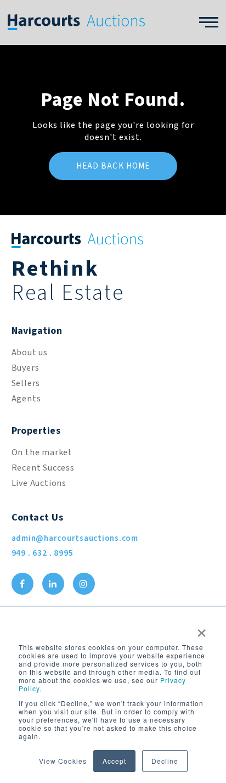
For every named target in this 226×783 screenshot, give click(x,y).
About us (30, 352)
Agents (26, 399)
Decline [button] (164, 760)
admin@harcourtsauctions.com (75, 538)
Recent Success (43, 468)
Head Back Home (113, 166)
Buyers (25, 368)
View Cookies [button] (63, 760)
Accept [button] (114, 760)
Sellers (26, 383)
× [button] (201, 629)
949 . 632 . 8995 (43, 553)
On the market (42, 452)
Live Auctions (39, 483)
